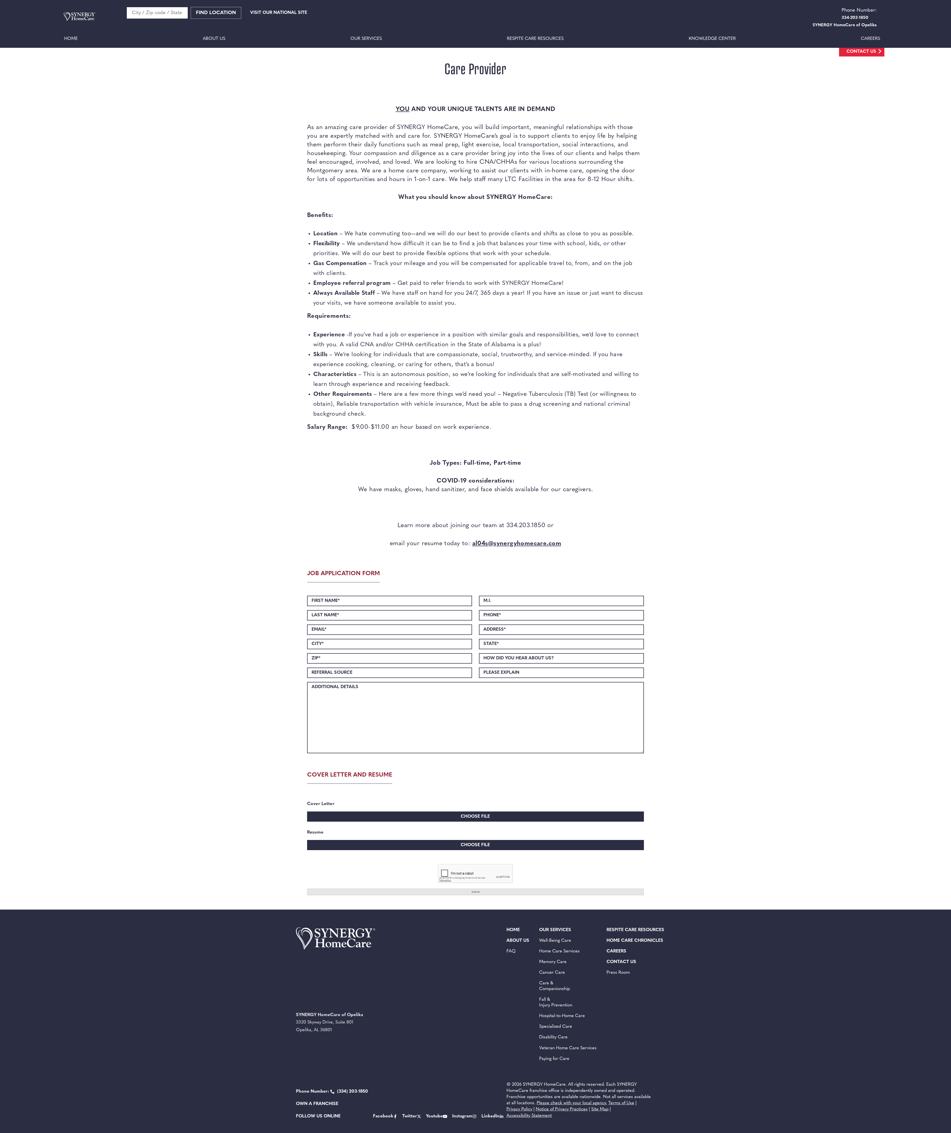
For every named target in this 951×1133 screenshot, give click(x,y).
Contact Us (861, 52)
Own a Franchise (317, 1104)
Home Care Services (559, 951)
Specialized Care (555, 1027)
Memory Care (553, 962)
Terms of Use (621, 1103)
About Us (214, 39)
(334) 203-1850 (332, 1091)
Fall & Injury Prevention (555, 1003)
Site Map (599, 1109)
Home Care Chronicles (635, 941)
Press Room (618, 973)
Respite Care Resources (535, 39)
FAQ (511, 951)
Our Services (366, 39)
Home (71, 39)
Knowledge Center (712, 39)
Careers (870, 39)
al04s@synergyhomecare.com (516, 543)
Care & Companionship (554, 986)
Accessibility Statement (529, 1116)
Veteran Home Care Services (568, 1048)
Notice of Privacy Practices (562, 1109)
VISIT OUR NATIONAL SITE (278, 13)
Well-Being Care (555, 941)
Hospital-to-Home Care (562, 1016)
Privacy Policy (519, 1109)
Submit (475, 892)
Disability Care (553, 1037)
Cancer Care (552, 973)
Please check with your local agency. (572, 1103)
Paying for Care (554, 1059)
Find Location (216, 12)
